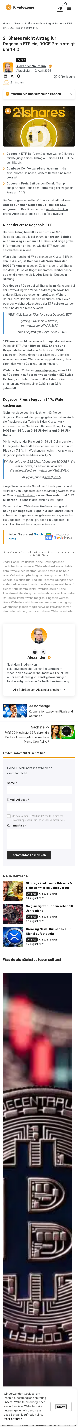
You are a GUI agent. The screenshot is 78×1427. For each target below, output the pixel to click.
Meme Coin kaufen (29, 364)
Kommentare (17, 825)
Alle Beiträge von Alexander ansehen (37, 690)
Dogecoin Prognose (21, 520)
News (17, 23)
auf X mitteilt (25, 495)
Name (12, 783)
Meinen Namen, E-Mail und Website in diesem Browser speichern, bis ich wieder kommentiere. (38, 818)
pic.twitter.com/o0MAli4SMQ (39, 325)
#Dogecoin (49, 461)
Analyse (31, 893)
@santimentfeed (20, 470)
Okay (61, 1406)
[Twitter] (43, 652)
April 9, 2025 (59, 332)
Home (6, 23)
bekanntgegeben (45, 370)
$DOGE (62, 461)
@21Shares (24, 314)
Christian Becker (48, 893)
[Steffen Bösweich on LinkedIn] (35, 652)
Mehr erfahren (13, 1418)
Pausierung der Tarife (22, 421)
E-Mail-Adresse (18, 800)
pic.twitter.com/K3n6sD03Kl (51, 470)
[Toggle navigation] (69, 9)
